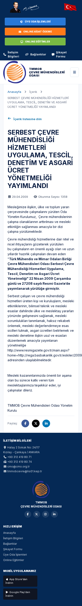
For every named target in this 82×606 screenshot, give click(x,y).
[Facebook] (27, 514)
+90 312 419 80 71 (19, 457)
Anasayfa (14, 92)
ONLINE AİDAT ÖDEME (37, 31)
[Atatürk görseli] (24, 7)
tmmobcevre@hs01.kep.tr (24, 471)
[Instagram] (45, 514)
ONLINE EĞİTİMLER (37, 41)
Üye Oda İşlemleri (15, 554)
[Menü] (74, 72)
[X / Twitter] (36, 514)
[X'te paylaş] (36, 423)
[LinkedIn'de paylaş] (46, 423)
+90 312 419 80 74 (19, 461)
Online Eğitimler (13, 560)
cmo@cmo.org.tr (18, 466)
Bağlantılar (38, 54)
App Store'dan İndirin (16, 581)
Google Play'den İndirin (17, 594)
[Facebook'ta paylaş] (25, 423)
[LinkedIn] (54, 514)
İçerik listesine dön (27, 119)
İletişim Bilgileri (13, 54)
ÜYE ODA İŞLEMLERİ (38, 21)
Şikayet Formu (61, 54)
